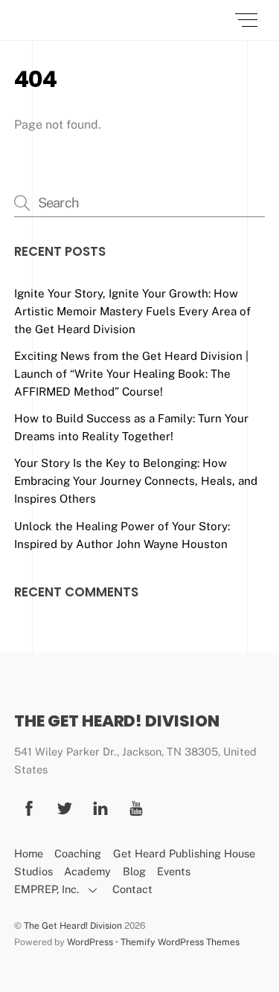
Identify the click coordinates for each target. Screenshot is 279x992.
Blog (134, 871)
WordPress (90, 941)
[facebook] (29, 806)
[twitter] (65, 806)
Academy (87, 871)
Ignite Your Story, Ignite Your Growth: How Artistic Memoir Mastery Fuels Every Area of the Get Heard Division (132, 311)
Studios (33, 871)
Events (173, 871)
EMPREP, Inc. (46, 889)
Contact (132, 889)
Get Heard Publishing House (184, 853)
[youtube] (136, 806)
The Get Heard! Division (73, 925)
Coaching (77, 853)
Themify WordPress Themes (180, 941)
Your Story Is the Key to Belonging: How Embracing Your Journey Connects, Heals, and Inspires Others (135, 481)
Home (28, 853)
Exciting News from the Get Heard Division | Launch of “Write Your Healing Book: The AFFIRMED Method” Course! (131, 374)
